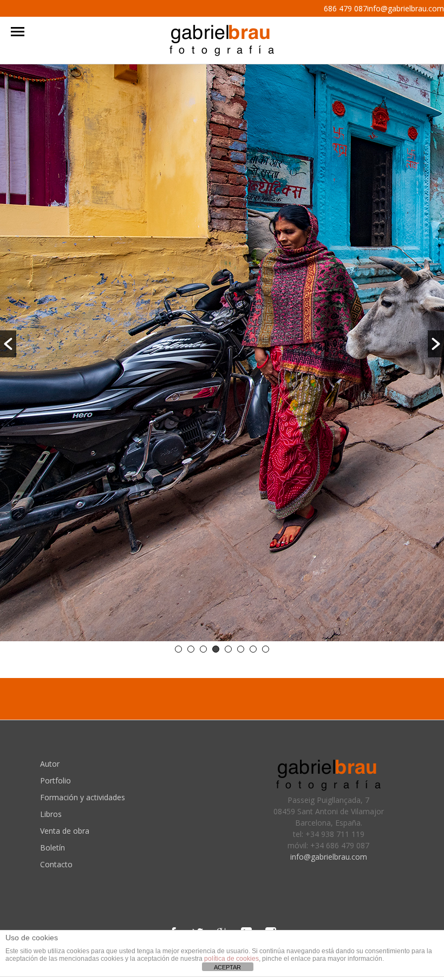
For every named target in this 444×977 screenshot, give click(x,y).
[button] (8, 343)
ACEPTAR (227, 967)
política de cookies (231, 958)
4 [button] (215, 649)
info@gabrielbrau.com (328, 857)
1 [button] (178, 649)
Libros (51, 814)
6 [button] (240, 649)
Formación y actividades (82, 797)
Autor (50, 764)
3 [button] (203, 649)
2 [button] (190, 649)
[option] (222, 354)
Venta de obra (64, 831)
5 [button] (228, 649)
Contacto (56, 864)
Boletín (52, 847)
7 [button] (253, 649)
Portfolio (55, 780)
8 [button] (265, 649)
